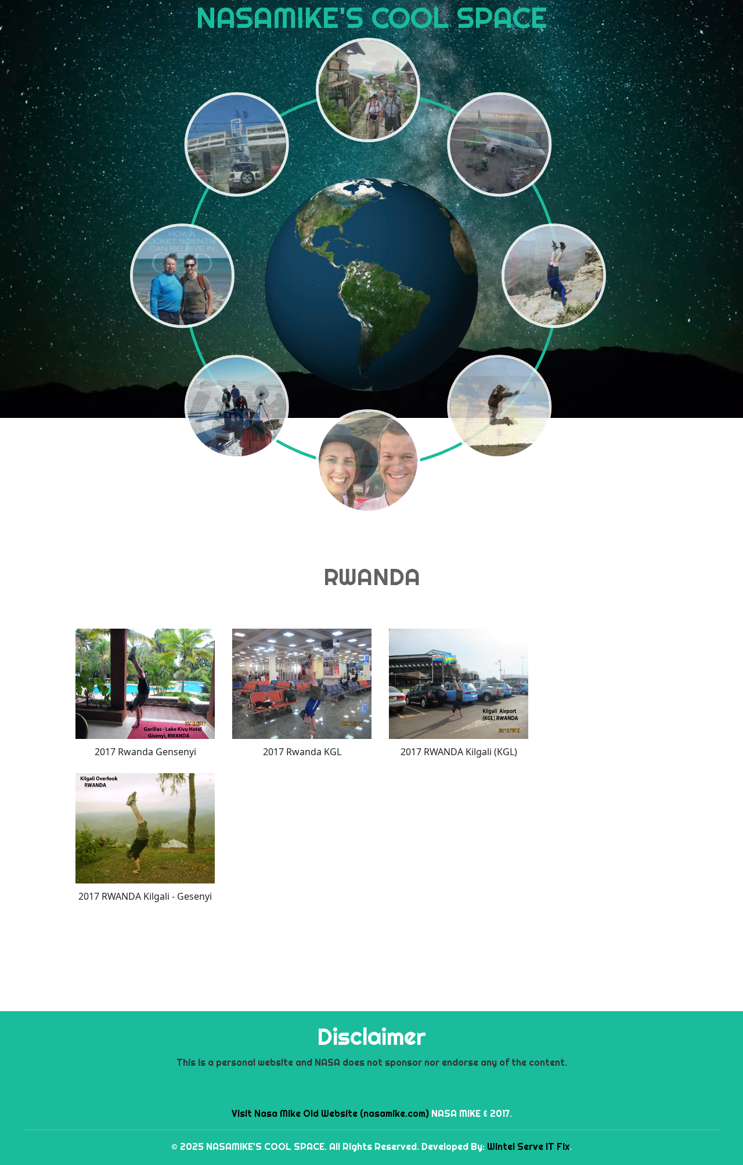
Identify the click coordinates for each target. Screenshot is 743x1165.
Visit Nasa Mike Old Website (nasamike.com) (330, 1113)
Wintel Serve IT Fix (528, 1146)
